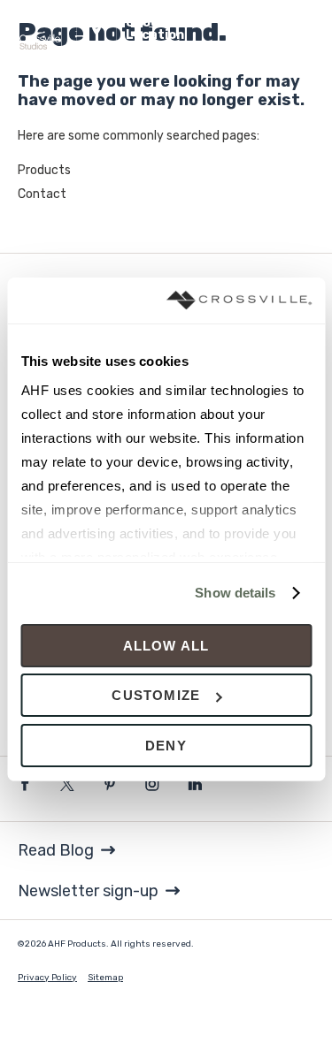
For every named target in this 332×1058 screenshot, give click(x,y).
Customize (156, 695)
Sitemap (105, 977)
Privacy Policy (47, 977)
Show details (235, 592)
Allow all (166, 645)
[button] (175, 29)
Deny (166, 745)
